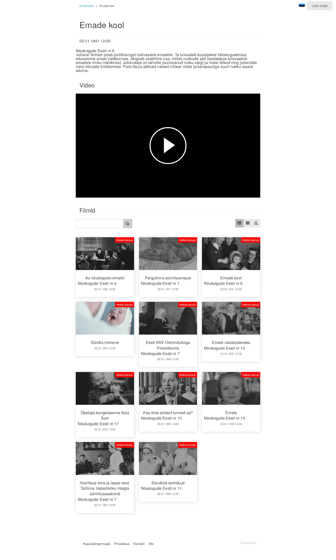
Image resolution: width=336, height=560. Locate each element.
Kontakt (139, 543)
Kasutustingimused (96, 543)
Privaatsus (121, 543)
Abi (151, 543)
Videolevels (248, 542)
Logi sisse (319, 6)
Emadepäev (86, 6)
